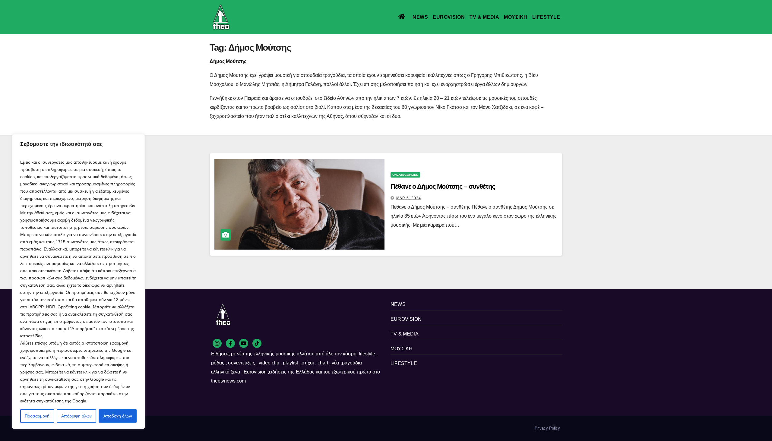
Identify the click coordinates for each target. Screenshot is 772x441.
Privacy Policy (547, 428)
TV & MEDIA (484, 17)
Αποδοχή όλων (117, 416)
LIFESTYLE (546, 17)
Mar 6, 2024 (408, 198)
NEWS (420, 17)
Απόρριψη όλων (76, 416)
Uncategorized (405, 174)
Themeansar (313, 428)
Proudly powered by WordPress (238, 428)
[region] (78, 281)
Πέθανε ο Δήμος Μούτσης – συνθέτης (443, 186)
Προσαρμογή (37, 416)
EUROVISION (449, 17)
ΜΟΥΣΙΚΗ (515, 17)
